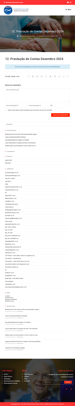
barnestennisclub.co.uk (11, 190)
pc (6, 270)
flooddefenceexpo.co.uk (12, 212)
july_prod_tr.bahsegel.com (12, 235)
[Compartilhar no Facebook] (33, 76)
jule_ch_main (8, 229)
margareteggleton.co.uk (12, 250)
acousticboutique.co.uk (11, 172)
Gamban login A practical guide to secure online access (20, 145)
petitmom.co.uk (9, 272)
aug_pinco (8, 181)
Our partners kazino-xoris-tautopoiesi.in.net (17, 264)
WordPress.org (9, 301)
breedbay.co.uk (9, 201)
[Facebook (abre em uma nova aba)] (68, 2)
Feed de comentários (11, 299)
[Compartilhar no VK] (50, 76)
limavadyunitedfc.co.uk (11, 241)
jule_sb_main (8, 232)
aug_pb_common (10, 178)
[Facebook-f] (66, 389)
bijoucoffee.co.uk (10, 195)
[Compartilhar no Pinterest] (37, 76)
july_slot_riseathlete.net (11, 238)
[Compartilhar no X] (28, 76)
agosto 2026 (8, 160)
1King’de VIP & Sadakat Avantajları (15, 348)
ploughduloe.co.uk (10, 275)
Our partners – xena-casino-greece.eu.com (17, 261)
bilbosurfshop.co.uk (10, 198)
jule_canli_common (10, 227)
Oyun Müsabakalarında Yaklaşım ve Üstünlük (17, 140)
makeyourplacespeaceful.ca (13, 247)
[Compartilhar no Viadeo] (63, 76)
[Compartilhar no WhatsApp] (68, 76)
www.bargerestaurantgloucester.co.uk (15, 287)
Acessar (7, 296)
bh (5, 192)
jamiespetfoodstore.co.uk (12, 224)
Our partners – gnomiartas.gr (13, 258)
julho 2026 (8, 163)
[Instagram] (71, 389)
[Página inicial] (17, 36)
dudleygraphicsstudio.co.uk (12, 210)
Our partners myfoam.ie (11, 267)
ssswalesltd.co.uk (10, 284)
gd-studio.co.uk (9, 215)
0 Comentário (19, 311)
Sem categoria (9, 281)
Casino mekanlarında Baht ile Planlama (15, 137)
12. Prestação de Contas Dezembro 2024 (47, 36)
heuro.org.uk (8, 221)
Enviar (68, 382)
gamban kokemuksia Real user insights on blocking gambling (22, 341)
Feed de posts (9, 297)
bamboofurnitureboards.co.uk (13, 187)
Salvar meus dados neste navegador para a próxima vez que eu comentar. (30, 110)
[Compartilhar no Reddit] (55, 76)
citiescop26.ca (9, 207)
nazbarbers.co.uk (10, 252)
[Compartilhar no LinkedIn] (42, 76)
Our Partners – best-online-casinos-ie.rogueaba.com (19, 255)
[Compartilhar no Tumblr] (59, 76)
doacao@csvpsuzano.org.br (14, 2)
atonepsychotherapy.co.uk (12, 175)
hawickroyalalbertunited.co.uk (13, 218)
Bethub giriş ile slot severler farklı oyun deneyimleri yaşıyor (21, 134)
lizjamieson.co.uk (10, 244)
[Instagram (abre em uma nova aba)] (70, 2)
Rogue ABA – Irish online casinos (14, 278)
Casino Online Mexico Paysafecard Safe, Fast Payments (20, 143)
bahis (6, 184)
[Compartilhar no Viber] (46, 76)
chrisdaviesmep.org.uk (11, 204)
